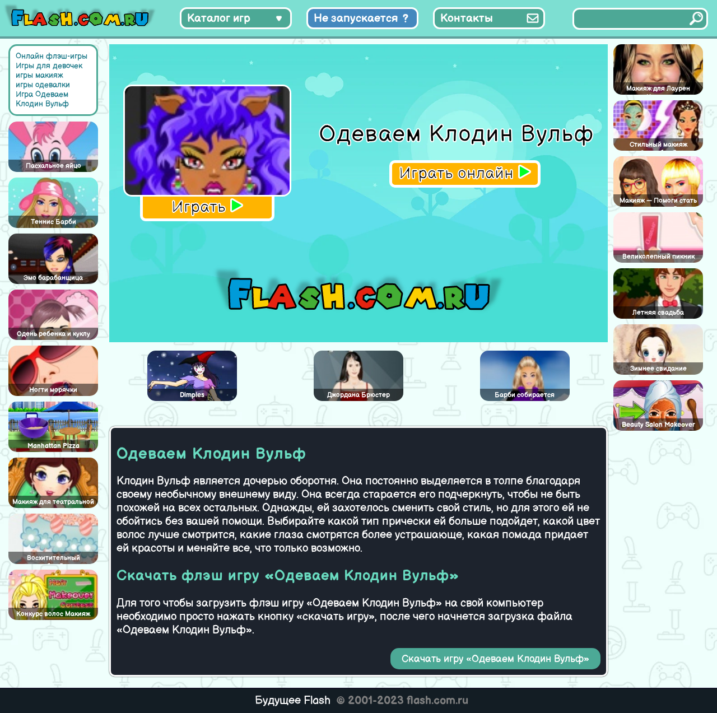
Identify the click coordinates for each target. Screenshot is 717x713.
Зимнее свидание (658, 369)
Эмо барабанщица (53, 278)
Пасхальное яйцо (53, 166)
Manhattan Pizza (53, 446)
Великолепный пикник (658, 257)
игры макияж (39, 75)
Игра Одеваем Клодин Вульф (42, 99)
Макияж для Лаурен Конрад (658, 90)
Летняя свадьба (658, 313)
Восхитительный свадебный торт (53, 559)
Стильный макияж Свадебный (658, 146)
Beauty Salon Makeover (658, 425)
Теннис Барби (53, 222)
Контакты (466, 18)
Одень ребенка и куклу (53, 334)
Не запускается (356, 18)
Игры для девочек (49, 66)
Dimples (192, 395)
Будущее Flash (292, 700)
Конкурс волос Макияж (53, 614)
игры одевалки (43, 85)
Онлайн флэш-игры (51, 56)
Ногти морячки (53, 390)
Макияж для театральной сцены (53, 503)
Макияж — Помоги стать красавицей (658, 202)
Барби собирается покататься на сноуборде (525, 396)
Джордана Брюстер (358, 395)
